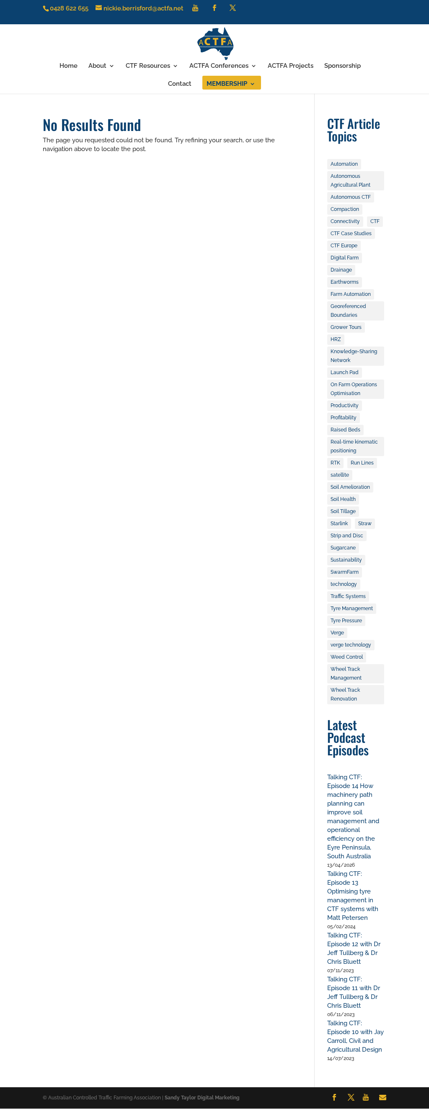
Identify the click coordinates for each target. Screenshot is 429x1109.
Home (68, 66)
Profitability (344, 418)
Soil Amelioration (350, 487)
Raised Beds (345, 430)
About (97, 66)
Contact (179, 84)
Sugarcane (343, 548)
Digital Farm (345, 258)
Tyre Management (352, 608)
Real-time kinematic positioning (354, 446)
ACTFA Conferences (218, 66)
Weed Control (347, 657)
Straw (365, 523)
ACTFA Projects (290, 66)
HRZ (336, 339)
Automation (344, 164)
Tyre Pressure (346, 621)
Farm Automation (351, 294)
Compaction (345, 209)
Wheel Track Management (346, 673)
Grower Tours (346, 327)
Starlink (339, 523)
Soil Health (343, 499)
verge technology (351, 645)
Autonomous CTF (351, 197)
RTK (335, 463)
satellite (340, 475)
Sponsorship (342, 66)
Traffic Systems (348, 596)
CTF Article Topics (353, 129)
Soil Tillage (343, 511)
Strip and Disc (347, 536)
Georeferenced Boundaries (348, 310)
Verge (337, 633)
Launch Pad (345, 372)
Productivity (345, 405)
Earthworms (345, 282)
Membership (227, 84)
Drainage (341, 270)
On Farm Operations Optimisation (354, 389)
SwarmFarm (345, 572)
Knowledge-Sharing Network (354, 356)
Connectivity (345, 221)
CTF (375, 221)
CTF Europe (344, 246)
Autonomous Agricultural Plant (350, 180)
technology (344, 584)
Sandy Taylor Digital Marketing (202, 1098)
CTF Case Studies (351, 233)
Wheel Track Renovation (345, 694)
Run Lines (362, 463)
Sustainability (346, 560)
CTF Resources (148, 66)
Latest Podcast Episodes (348, 737)
